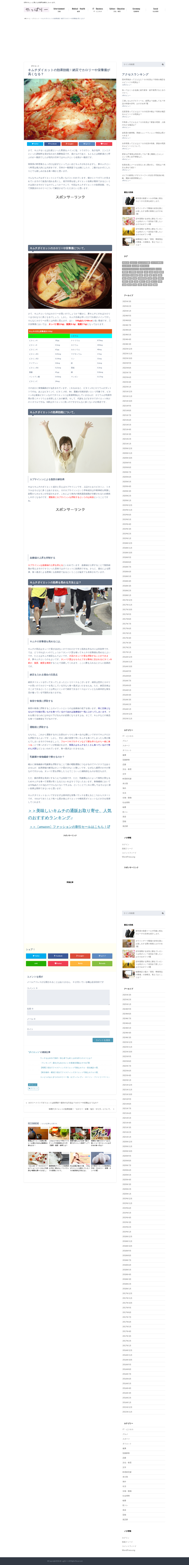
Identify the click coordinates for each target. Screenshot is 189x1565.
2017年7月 (127, 624)
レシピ (158, 269)
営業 (146, 275)
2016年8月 (127, 676)
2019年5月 (127, 519)
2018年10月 (127, 552)
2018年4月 (127, 581)
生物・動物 (127, 798)
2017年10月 (127, 609)
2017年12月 (127, 600)
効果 (140, 275)
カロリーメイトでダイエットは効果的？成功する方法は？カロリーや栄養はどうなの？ (63, 1103)
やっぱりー (64, 1561)
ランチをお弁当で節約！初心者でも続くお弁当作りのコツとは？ (66, 1058)
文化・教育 (117, 9)
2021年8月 (127, 410)
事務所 (125, 272)
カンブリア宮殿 (144, 263)
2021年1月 (127, 444)
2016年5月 (127, 690)
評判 (134, 285)
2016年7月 (127, 681)
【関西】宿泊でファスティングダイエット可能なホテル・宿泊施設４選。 (70, 1067)
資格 (139, 285)
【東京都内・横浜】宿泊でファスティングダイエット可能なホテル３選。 (70, 1072)
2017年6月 (127, 628)
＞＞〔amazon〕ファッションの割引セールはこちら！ (68, 826)
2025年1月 (127, 311)
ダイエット (35, 18)
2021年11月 (127, 396)
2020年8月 (127, 467)
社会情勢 (155, 9)
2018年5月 (127, 576)
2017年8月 (127, 619)
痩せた (142, 281)
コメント (32, 988)
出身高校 (134, 275)
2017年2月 (127, 647)
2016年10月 (127, 666)
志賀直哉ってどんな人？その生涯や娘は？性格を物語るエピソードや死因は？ (143, 112)
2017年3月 (127, 643)
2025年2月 (127, 306)
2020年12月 (127, 448)
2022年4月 (127, 382)
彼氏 (129, 278)
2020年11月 (127, 453)
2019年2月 (127, 534)
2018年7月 (127, 567)
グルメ (125, 741)
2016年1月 (127, 709)
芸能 (59, 9)
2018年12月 (127, 543)
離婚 (155, 285)
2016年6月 (127, 685)
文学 (124, 774)
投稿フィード (127, 848)
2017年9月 (127, 614)
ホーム (28, 18)
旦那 (149, 278)
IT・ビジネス (98, 9)
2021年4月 (127, 429)
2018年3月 (127, 586)
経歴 (159, 281)
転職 (150, 285)
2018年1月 (127, 595)
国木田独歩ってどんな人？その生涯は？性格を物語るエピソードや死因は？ (143, 80)
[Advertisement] (94, 41)
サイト (30, 1029)
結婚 (124, 285)
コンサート (126, 266)
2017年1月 (127, 652)
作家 (156, 272)
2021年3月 (127, 434)
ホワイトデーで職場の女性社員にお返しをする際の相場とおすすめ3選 (149, 211)
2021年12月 (127, 391)
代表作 (140, 272)
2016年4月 (127, 695)
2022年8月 (127, 368)
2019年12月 (127, 505)
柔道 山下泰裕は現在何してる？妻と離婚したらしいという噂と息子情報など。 (143, 155)
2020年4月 (127, 486)
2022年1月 (127, 387)
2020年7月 (127, 472)
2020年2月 (127, 496)
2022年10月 (127, 358)
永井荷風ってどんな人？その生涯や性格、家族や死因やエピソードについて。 (143, 144)
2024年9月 (127, 316)
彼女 (124, 278)
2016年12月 (127, 657)
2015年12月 (127, 714)
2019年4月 (127, 524)
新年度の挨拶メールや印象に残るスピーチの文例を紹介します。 (149, 199)
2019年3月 (127, 529)
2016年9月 (127, 671)
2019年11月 (127, 510)
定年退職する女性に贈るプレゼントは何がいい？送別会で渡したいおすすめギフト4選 (149, 221)
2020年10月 (127, 458)
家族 (159, 275)
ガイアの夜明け (157, 263)
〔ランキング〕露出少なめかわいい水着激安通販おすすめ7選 (65, 1063)
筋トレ (154, 281)
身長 (145, 285)
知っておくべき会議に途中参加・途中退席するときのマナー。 (143, 91)
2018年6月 (127, 571)
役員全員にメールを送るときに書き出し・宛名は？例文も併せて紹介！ (143, 166)
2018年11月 (127, 548)
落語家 (125, 826)
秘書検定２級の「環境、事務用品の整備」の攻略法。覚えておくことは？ (149, 242)
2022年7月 (127, 372)
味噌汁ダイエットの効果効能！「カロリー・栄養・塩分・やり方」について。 (80, 1109)
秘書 (148, 281)
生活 (124, 793)
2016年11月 (127, 662)
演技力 (125, 281)
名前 (30, 1008)
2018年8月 (127, 562)
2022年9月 (127, 363)
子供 (154, 275)
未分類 (125, 783)
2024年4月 (127, 339)
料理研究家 (142, 278)
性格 (134, 278)
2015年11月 (127, 718)
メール (31, 1019)
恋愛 (124, 764)
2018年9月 (127, 557)
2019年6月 (127, 515)
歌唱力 (160, 278)
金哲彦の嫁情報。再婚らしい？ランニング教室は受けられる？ (143, 134)
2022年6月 (127, 377)
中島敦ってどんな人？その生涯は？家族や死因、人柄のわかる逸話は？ (143, 123)
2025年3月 (127, 301)
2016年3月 (127, 699)
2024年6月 (127, 330)
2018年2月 (127, 590)
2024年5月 (127, 334)
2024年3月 (127, 344)
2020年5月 (127, 481)
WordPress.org (128, 857)
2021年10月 (127, 401)
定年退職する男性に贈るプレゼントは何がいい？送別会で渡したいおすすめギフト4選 (149, 231)
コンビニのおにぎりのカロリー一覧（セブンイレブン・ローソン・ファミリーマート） (75, 1077)
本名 (154, 278)
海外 (124, 788)
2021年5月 (127, 425)
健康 (78, 9)
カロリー (133, 263)
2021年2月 (127, 439)
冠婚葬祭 (136, 9)
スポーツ (126, 745)
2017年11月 (127, 605)
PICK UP (125, 263)
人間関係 (132, 272)
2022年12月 (127, 349)
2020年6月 (127, 477)
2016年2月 (127, 704)
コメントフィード (129, 853)
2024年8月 (127, 320)
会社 (146, 272)
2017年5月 (127, 633)
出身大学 (126, 275)
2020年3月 (127, 491)
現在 (131, 281)
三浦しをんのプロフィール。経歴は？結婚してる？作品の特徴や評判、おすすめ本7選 (143, 102)
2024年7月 (127, 325)
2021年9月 (127, 406)
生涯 (136, 281)
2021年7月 (127, 415)
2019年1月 (127, 538)
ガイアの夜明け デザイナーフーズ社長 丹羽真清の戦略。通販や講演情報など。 (143, 176)
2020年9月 (127, 463)
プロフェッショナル (147, 269)
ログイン (125, 844)
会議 (151, 272)
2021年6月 (127, 420)
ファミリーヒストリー (130, 269)
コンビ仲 (136, 266)
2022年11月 (127, 353)
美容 (129, 285)
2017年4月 (127, 638)
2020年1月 (127, 500)
